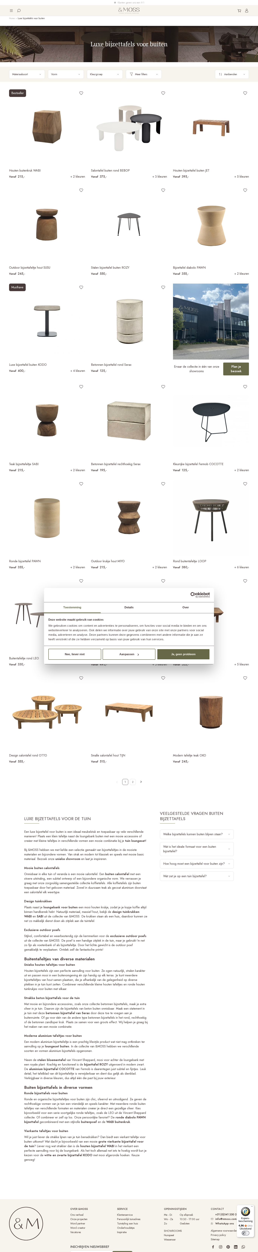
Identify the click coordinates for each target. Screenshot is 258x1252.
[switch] (245, 1233)
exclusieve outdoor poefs (128, 936)
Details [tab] (129, 607)
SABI (40, 916)
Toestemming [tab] (72, 607)
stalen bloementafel (51, 1060)
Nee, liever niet (75, 654)
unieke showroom (67, 859)
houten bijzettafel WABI (97, 1146)
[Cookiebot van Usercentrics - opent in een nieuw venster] (193, 595)
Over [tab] (185, 607)
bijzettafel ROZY (96, 1064)
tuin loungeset (135, 841)
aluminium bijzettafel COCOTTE (51, 1069)
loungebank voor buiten (60, 907)
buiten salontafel (117, 874)
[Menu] (252, 1207)
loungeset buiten (57, 1046)
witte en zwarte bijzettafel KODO (68, 1155)
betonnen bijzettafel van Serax (68, 1013)
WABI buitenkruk (118, 1122)
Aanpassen (126, 654)
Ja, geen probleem (183, 654)
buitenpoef (89, 1122)
